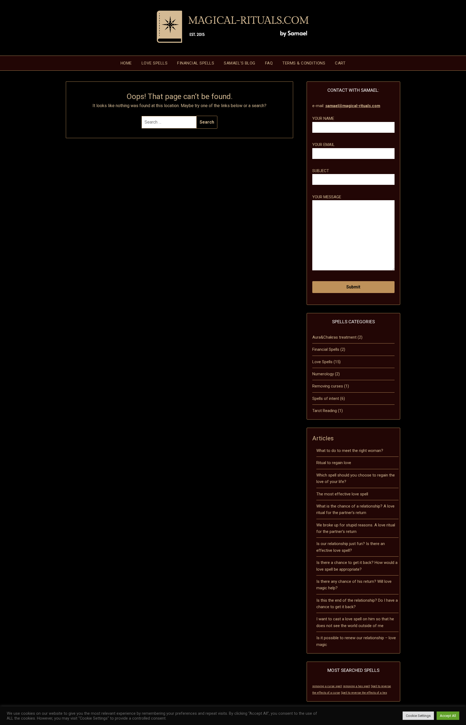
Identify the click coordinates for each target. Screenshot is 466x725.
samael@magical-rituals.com (352, 105)
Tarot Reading (324, 410)
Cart (340, 63)
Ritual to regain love (333, 462)
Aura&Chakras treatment (334, 337)
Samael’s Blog (239, 63)
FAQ (269, 63)
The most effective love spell (342, 494)
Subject (320, 170)
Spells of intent (325, 398)
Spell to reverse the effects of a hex (364, 693)
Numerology (323, 374)
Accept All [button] (448, 716)
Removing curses (327, 386)
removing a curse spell (327, 686)
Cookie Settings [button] (418, 716)
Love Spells (155, 63)
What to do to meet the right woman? (349, 450)
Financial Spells (195, 63)
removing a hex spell (356, 686)
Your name (323, 118)
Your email (323, 144)
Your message (326, 197)
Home (126, 63)
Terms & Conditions (303, 63)
